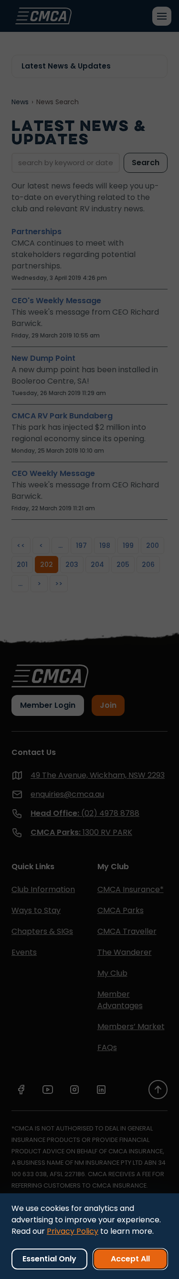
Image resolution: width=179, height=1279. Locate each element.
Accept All (130, 1258)
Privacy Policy (72, 1231)
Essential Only (49, 1258)
